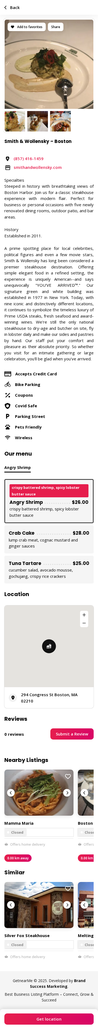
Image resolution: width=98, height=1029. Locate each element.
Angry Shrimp (17, 467)
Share (55, 27)
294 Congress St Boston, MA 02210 (49, 698)
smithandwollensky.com (38, 167)
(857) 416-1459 (29, 158)
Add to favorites (29, 27)
